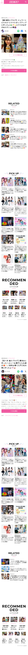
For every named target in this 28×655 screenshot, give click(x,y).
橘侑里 (6, 75)
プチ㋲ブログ (13, 75)
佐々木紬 (15, 415)
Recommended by (20, 319)
